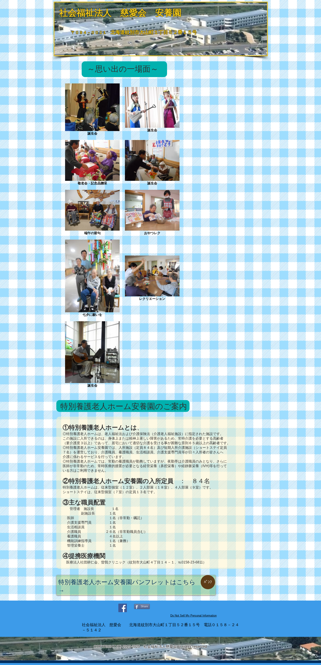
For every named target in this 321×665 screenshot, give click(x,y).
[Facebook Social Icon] (122, 608)
